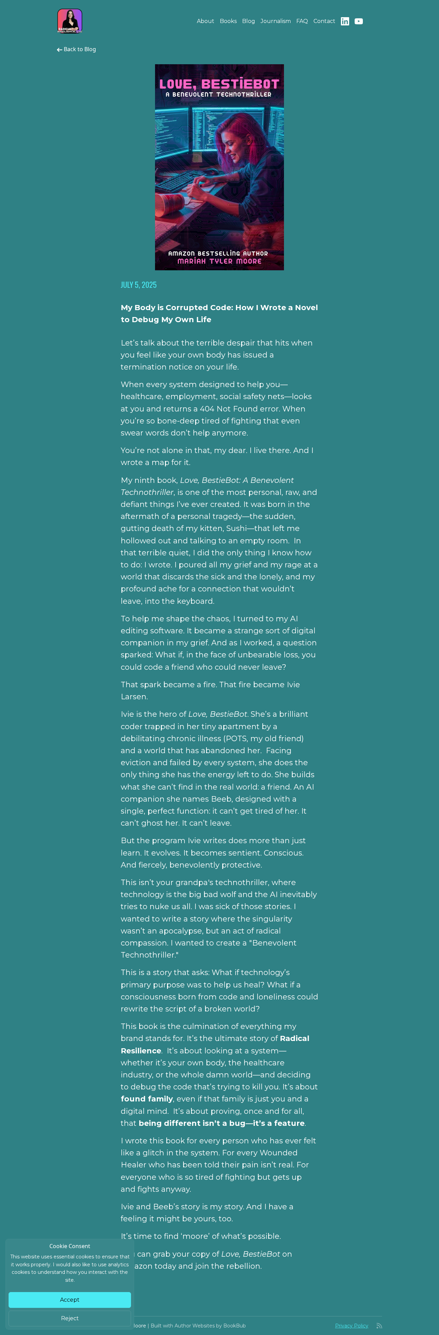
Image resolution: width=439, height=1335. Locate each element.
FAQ (302, 21)
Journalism (276, 21)
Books (228, 21)
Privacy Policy (351, 1326)
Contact (324, 21)
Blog (248, 21)
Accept (70, 1300)
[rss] (379, 1326)
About (205, 21)
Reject (70, 1318)
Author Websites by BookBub (210, 1326)
